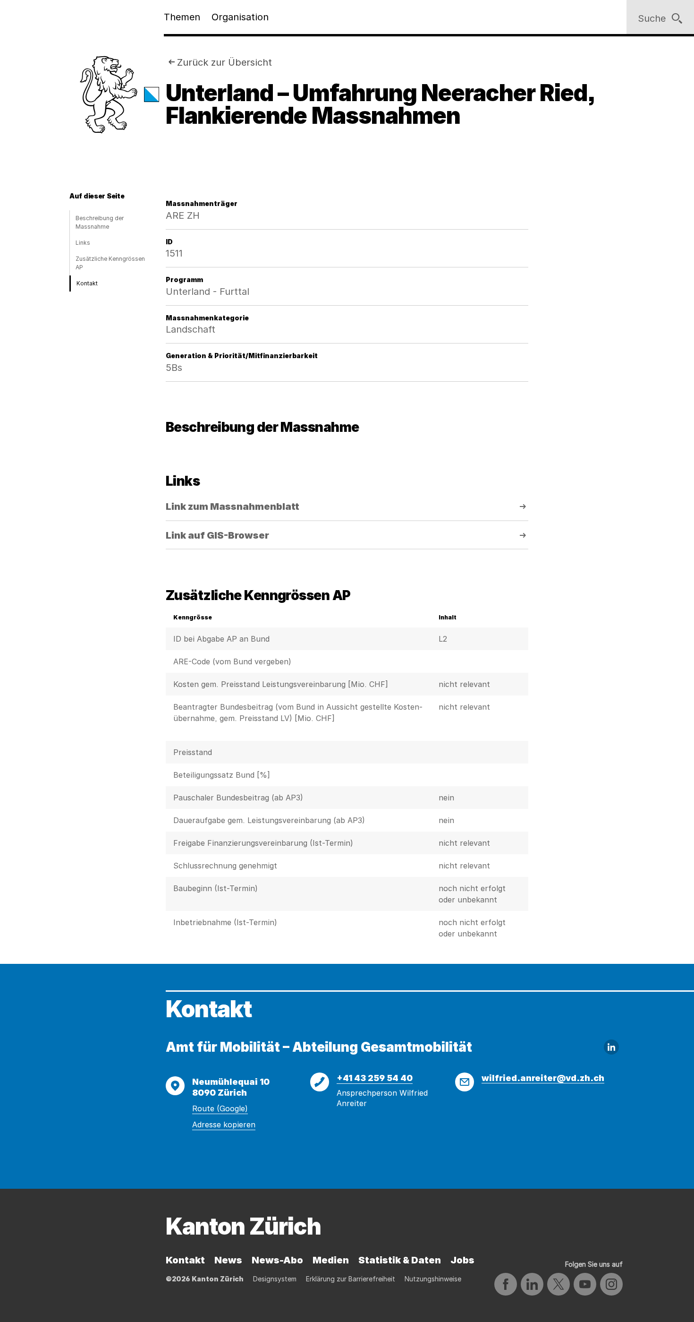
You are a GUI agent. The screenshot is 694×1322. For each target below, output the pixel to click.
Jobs (462, 1260)
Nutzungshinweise (433, 1279)
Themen (182, 17)
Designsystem (274, 1279)
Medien (331, 1260)
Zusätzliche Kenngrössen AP (110, 263)
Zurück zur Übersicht (224, 62)
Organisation (240, 17)
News (228, 1260)
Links (83, 242)
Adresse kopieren (223, 1124)
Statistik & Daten (399, 1260)
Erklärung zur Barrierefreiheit (350, 1279)
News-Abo (277, 1260)
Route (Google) (220, 1108)
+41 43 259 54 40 (375, 1078)
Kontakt (87, 283)
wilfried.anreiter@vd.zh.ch (543, 1078)
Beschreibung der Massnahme (100, 222)
